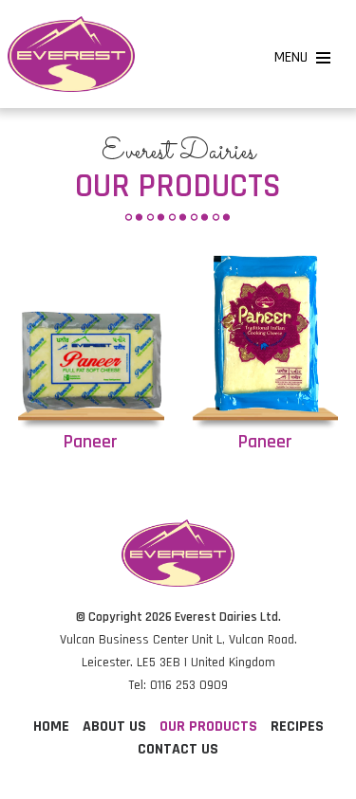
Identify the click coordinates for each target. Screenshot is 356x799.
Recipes (297, 726)
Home (51, 726)
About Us (114, 726)
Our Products (208, 726)
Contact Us (178, 749)
